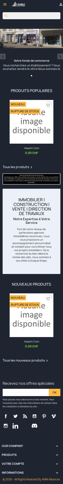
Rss (25, 416)
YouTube (34, 416)
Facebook (6, 416)
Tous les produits (18, 167)
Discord (34, 426)
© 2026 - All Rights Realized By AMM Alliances (31, 479)
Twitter (15, 416)
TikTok (25, 426)
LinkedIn (15, 426)
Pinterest (44, 416)
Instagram (6, 426)
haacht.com (31, 148)
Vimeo (54, 416)
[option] (31, 53)
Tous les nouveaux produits (26, 361)
